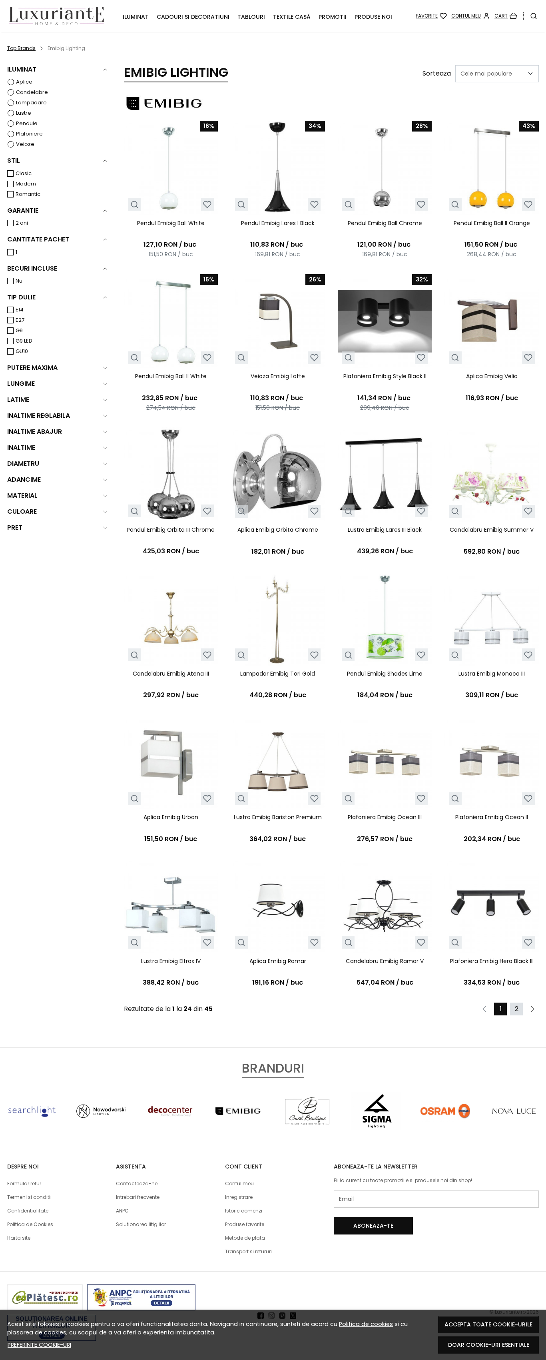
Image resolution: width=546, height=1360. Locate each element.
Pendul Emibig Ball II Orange (492, 223)
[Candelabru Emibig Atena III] (171, 618)
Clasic (24, 173)
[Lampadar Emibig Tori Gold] (278, 618)
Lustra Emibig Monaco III (491, 674)
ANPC (122, 1210)
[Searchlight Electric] (32, 1126)
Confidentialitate (27, 1210)
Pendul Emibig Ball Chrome (385, 223)
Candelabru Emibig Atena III (171, 674)
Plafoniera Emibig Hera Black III (492, 961)
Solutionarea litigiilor (141, 1224)
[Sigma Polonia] (376, 1126)
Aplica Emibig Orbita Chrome (277, 530)
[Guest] (307, 1126)
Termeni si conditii (29, 1197)
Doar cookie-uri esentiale (488, 1345)
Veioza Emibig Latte (278, 376)
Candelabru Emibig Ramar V (385, 961)
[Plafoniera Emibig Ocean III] (385, 762)
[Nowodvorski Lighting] (101, 1126)
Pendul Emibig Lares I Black (278, 223)
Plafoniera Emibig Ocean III (385, 817)
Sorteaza (436, 73)
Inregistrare (239, 1197)
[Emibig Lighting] (238, 1126)
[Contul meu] (470, 16)
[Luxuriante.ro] (56, 16)
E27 (20, 320)
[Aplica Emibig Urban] (171, 762)
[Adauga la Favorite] (207, 204)
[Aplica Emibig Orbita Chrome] (278, 474)
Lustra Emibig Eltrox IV (171, 961)
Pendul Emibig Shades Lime (384, 674)
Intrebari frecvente (137, 1197)
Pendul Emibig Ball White (171, 223)
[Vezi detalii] (134, 204)
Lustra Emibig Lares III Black (385, 530)
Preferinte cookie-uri (39, 1345)
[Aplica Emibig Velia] (491, 321)
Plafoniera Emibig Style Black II (384, 376)
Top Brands (21, 48)
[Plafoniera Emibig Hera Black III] (491, 906)
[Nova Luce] (514, 1126)
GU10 (22, 351)
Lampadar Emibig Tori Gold (277, 674)
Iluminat (136, 17)
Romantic (28, 194)
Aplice (24, 82)
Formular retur (24, 1183)
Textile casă (292, 17)
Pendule (27, 123)
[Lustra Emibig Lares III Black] (385, 474)
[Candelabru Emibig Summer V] (491, 474)
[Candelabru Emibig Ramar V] (385, 906)
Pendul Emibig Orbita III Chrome (171, 530)
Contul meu (239, 1183)
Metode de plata (245, 1237)
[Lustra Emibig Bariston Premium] (278, 762)
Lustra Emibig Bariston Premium (278, 817)
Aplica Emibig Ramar (277, 961)
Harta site (18, 1237)
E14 (20, 309)
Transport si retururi (248, 1251)
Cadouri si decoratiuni (193, 17)
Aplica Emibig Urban (170, 817)
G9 (19, 330)
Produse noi (373, 17)
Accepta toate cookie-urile (488, 1324)
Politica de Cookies (30, 1224)
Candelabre (32, 92)
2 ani (22, 223)
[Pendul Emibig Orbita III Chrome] (171, 474)
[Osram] (445, 1126)
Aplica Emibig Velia (492, 376)
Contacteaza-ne (136, 1183)
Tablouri (251, 17)
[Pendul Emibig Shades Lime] (385, 618)
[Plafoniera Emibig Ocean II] (491, 762)
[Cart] (505, 16)
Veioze (25, 144)
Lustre (23, 113)
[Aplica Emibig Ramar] (278, 906)
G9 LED (24, 341)
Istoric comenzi (243, 1210)
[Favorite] (431, 16)
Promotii (333, 17)
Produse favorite (244, 1224)
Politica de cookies (366, 1324)
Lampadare (31, 102)
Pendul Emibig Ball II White (171, 376)
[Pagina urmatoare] (532, 1009)
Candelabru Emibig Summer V (492, 530)
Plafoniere (29, 134)
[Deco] (170, 1126)
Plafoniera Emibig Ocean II (491, 817)
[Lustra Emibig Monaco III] (491, 618)
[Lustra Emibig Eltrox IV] (171, 906)
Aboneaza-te (373, 1226)
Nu (19, 281)
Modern (26, 183)
